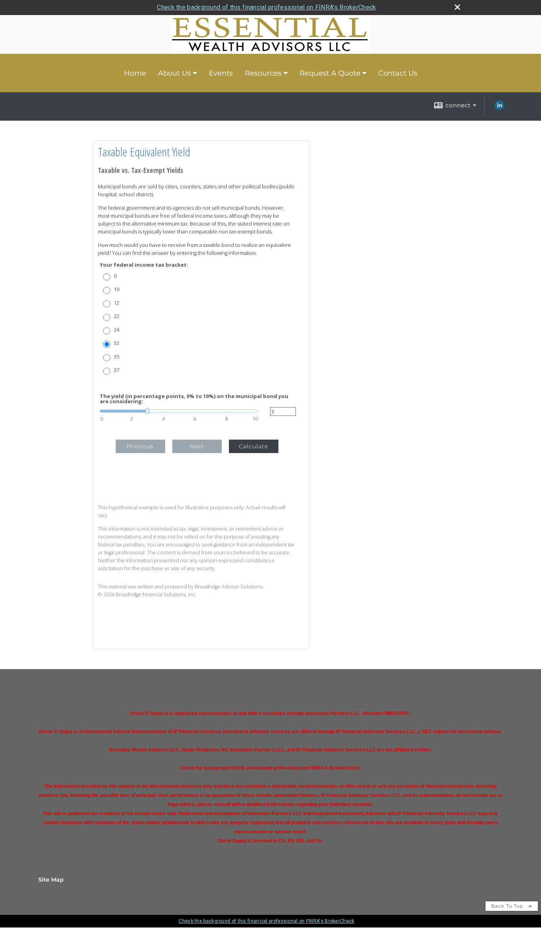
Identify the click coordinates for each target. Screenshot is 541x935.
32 (116, 343)
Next (197, 446)
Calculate (253, 446)
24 (116, 329)
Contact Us (397, 73)
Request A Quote (329, 73)
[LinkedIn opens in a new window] (499, 108)
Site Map (51, 879)
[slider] (179, 411)
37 (116, 370)
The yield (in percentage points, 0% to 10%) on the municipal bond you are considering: (194, 399)
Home (135, 73)
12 (116, 302)
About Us (174, 73)
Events (221, 73)
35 (116, 356)
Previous (140, 446)
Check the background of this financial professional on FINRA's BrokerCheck (266, 7)
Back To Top (508, 906)
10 (116, 289)
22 (116, 316)
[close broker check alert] (457, 7)
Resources (263, 73)
